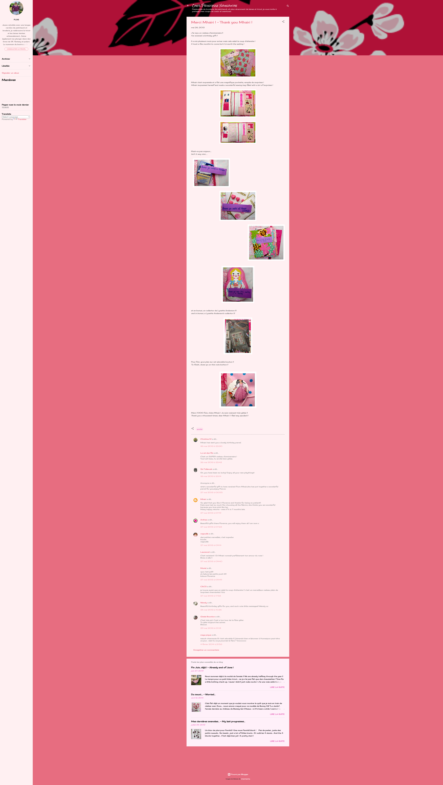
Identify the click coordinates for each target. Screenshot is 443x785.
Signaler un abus (10, 73)
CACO (203, 586)
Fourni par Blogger (239, 774)
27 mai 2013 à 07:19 (210, 513)
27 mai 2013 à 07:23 (211, 527)
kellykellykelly (245, 779)
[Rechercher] (287, 6)
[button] (283, 22)
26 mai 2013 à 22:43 (211, 462)
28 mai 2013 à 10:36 (211, 610)
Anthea (203, 520)
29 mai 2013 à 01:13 (210, 628)
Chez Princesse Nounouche (214, 5)
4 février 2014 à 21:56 (211, 644)
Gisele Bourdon (207, 617)
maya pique (205, 635)
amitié (199, 429)
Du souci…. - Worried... (203, 694)
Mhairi (203, 499)
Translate (22, 119)
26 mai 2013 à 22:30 (211, 446)
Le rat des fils (206, 453)
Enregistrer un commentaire (206, 650)
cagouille (204, 534)
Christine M (205, 439)
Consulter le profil (16, 49)
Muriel (203, 568)
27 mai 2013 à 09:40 (211, 561)
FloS (16, 20)
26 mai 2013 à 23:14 (210, 476)
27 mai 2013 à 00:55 (211, 492)
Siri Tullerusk (206, 469)
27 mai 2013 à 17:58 (210, 596)
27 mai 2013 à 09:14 (210, 545)
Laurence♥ (205, 552)
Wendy (203, 603)
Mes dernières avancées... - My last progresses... (218, 721)
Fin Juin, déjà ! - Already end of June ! (212, 667)
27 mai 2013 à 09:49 (211, 580)
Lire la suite (277, 687)
